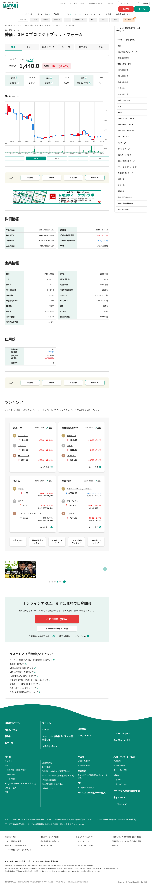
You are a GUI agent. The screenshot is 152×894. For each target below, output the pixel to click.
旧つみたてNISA (122, 784)
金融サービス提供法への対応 (15, 845)
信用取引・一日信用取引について (24, 684)
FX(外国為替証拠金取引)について (24, 692)
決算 (101, 47)
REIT (120, 112)
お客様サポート (122, 14)
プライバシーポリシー (84, 845)
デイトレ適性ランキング (127, 167)
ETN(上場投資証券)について (22, 672)
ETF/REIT (46, 767)
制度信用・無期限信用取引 (17, 770)
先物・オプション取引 (124, 757)
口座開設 (126, 9)
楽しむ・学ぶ (43, 14)
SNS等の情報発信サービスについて (18, 850)
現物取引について (17, 664)
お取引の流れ (48, 788)
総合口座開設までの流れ (52, 784)
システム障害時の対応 (13, 841)
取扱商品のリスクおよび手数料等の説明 (127, 841)
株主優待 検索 (123, 58)
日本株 (35, 20)
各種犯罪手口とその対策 (49, 837)
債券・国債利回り (124, 100)
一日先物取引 (119, 765)
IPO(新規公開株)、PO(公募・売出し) (20, 784)
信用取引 (8, 765)
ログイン (142, 9)
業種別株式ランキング (126, 161)
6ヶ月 (57, 158)
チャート (30, 47)
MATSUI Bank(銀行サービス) (92, 793)
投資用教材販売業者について (51, 841)
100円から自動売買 (86, 788)
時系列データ (48, 47)
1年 (78, 158)
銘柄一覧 (121, 185)
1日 (14, 158)
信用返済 (94, 177)
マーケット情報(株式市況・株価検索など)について (31, 660)
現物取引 (8, 761)
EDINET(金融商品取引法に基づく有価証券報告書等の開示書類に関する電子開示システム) (43, 824)
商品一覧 (23, 20)
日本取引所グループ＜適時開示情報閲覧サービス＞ (26, 820)
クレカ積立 (128, 20)
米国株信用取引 (84, 765)
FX (67, 20)
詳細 (99, 158)
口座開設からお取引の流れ (40, 636)
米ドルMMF (119, 797)
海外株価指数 (123, 76)
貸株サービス (10, 788)
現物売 (51, 177)
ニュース (66, 47)
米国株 (45, 20)
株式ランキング (124, 149)
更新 (31, 60)
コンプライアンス (82, 841)
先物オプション (80, 20)
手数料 (56, 14)
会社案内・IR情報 (95, 3)
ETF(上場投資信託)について (21, 668)
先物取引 (117, 761)
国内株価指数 (123, 70)
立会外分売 (47, 763)
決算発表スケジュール (126, 131)
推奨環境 (115, 845)
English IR (110, 3)
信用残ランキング (124, 155)
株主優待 (83, 47)
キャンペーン (90, 14)
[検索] (139, 3)
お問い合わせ (64, 3)
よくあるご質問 (78, 3)
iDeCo (103, 20)
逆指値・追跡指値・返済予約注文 (56, 771)
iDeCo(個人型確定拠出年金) (127, 791)
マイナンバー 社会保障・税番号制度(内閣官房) (116, 820)
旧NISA (118, 780)
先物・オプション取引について (23, 688)
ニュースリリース (122, 733)
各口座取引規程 (10, 837)
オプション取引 (120, 770)
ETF (119, 106)
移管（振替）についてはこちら (72, 636)
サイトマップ (120, 804)
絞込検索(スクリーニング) (128, 52)
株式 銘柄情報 (123, 209)
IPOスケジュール (124, 137)
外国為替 (121, 88)
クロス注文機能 (49, 780)
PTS (7, 792)
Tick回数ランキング (125, 173)
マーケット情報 (105, 14)
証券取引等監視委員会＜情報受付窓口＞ (72, 820)
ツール (77, 14)
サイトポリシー (46, 845)
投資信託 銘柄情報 (125, 197)
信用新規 (73, 177)
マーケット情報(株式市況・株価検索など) (128, 29)
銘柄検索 (146, 3)
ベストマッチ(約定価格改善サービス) (58, 776)
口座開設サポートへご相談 (57, 629)
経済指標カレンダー (125, 125)
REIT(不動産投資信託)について (23, 676)
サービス (65, 14)
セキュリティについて (84, 837)
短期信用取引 (12, 775)
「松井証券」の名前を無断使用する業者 (127, 837)
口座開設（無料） (58, 619)
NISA (93, 20)
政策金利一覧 (123, 94)
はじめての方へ (28, 14)
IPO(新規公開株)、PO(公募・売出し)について (29, 680)
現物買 (30, 177)
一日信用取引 (12, 779)
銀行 (115, 20)
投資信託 (57, 20)
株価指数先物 (123, 82)
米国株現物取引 (84, 761)
